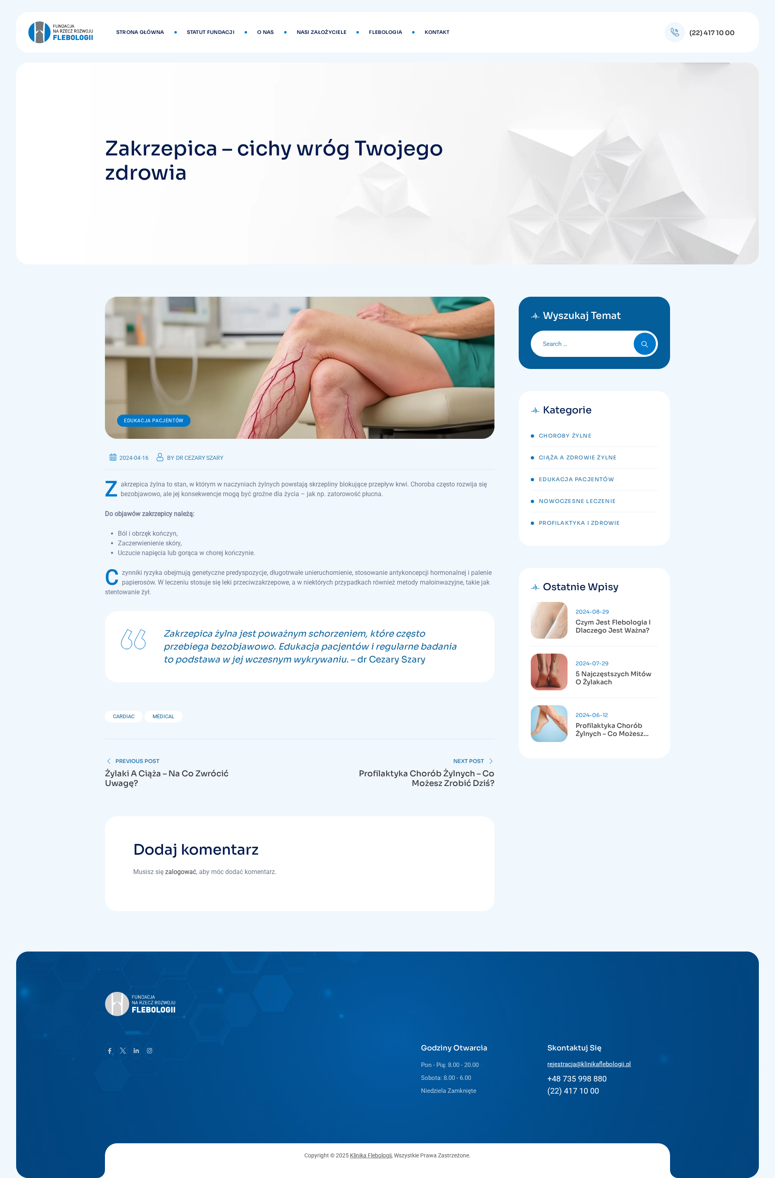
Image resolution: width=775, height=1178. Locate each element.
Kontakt (437, 32)
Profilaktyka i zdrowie (579, 523)
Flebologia (385, 32)
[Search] (645, 344)
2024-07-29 (592, 663)
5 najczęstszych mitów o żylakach (613, 678)
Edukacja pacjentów (154, 420)
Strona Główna (140, 32)
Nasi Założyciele (322, 32)
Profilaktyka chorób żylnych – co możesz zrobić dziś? (609, 730)
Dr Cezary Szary (199, 458)
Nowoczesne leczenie (577, 501)
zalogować (180, 872)
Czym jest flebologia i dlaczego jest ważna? (613, 626)
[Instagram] (149, 1050)
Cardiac (123, 716)
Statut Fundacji (211, 32)
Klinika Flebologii (371, 1155)
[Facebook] (109, 1050)
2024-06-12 (592, 715)
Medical (163, 716)
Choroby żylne (565, 435)
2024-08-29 (592, 611)
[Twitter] (123, 1050)
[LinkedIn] (136, 1050)
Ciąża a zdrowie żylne (578, 457)
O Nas (265, 32)
